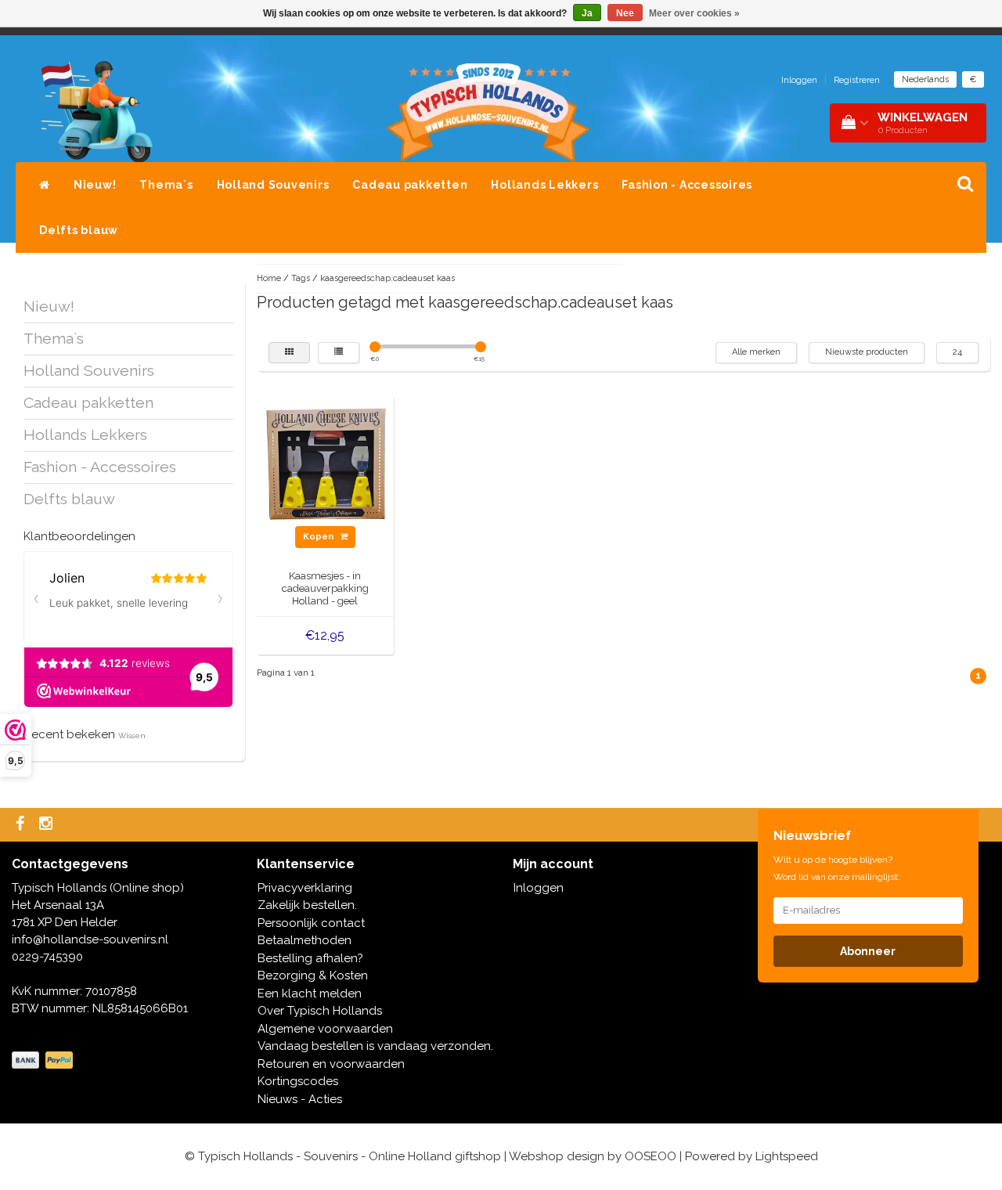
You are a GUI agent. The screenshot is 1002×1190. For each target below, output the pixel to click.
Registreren (857, 80)
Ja (587, 13)
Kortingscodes (298, 1081)
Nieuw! (95, 184)
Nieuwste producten (866, 352)
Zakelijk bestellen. (307, 905)
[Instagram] (47, 825)
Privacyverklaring (305, 888)
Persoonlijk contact (311, 923)
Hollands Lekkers (544, 184)
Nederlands (925, 79)
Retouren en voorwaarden (331, 1064)
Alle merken (756, 352)
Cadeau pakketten (409, 184)
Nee (625, 13)
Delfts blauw (78, 230)
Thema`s (166, 184)
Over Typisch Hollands (320, 1011)
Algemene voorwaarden (325, 1029)
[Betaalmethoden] (44, 1061)
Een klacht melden (310, 993)
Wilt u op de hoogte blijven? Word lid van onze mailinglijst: (836, 868)
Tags (300, 278)
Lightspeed (786, 1156)
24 (957, 352)
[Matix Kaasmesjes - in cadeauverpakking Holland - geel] (325, 462)
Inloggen (799, 80)
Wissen (132, 735)
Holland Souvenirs (273, 184)
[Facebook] (22, 825)
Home (269, 278)
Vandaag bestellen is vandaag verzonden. (375, 1046)
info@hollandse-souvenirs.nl (90, 939)
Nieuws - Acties (300, 1099)
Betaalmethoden (304, 940)
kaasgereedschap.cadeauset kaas (387, 278)
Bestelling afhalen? (310, 958)
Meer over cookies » (694, 13)
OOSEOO (650, 1156)
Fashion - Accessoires (687, 184)
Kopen (319, 537)
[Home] (44, 184)
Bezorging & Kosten (313, 975)
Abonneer (868, 951)
